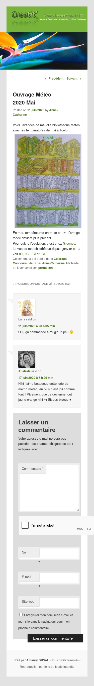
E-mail (30, 578)
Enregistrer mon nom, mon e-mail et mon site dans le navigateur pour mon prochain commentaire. (45, 621)
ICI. (43, 253)
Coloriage (60, 258)
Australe (24, 371)
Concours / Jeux (24, 263)
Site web (28, 601)
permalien (45, 267)
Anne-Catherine (53, 263)
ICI (34, 253)
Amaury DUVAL (37, 660)
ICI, (22, 253)
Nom (30, 553)
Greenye (69, 243)
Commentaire (32, 468)
